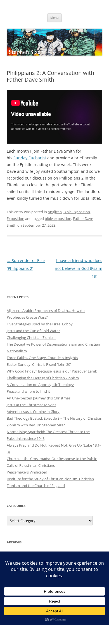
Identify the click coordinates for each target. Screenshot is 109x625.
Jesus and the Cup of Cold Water (33, 330)
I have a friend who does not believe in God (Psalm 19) (78, 268)
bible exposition (58, 218)
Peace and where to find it (28, 391)
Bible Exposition (76, 211)
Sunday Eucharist (29, 157)
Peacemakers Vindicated (27, 472)
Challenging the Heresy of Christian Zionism (43, 377)
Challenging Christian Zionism (31, 337)
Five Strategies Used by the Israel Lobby (40, 324)
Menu (54, 17)
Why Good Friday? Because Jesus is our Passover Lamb (52, 371)
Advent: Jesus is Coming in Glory (33, 411)
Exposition (15, 218)
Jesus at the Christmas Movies (31, 404)
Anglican (55, 211)
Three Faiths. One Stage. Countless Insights (42, 357)
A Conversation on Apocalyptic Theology (40, 384)
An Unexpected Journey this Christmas (38, 398)
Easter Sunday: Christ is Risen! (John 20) (39, 364)
